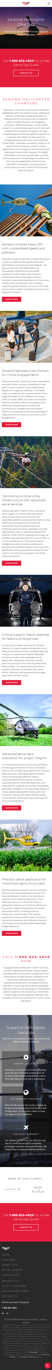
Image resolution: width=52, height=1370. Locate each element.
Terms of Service (28, 1356)
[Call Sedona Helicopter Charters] (47, 1365)
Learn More (11, 299)
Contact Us (26, 73)
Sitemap (33, 1352)
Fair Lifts (44, 1325)
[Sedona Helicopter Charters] (10, 1248)
